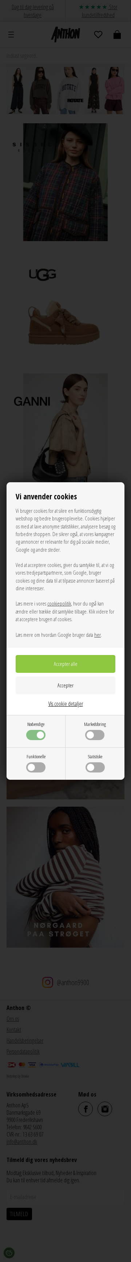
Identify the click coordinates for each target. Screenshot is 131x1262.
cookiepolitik (59, 603)
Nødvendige (35, 724)
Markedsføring (95, 724)
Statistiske (95, 756)
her (97, 634)
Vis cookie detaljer (65, 704)
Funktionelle (36, 756)
